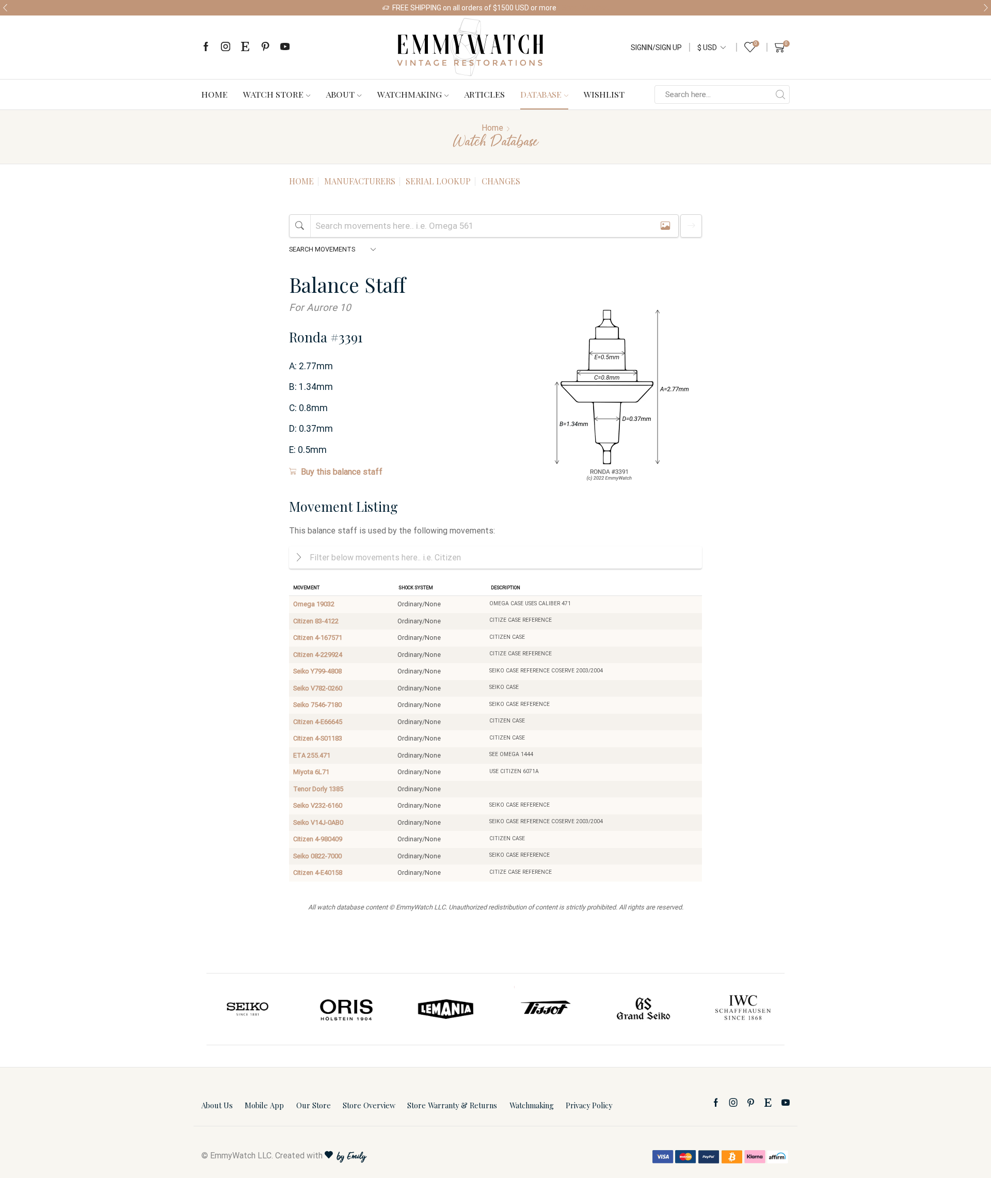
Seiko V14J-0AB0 (318, 822)
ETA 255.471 (311, 755)
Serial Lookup (438, 181)
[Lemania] (347, 1009)
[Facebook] (206, 47)
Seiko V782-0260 (317, 688)
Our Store (313, 1105)
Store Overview (369, 1105)
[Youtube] (285, 47)
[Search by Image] (665, 226)
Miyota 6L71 (311, 772)
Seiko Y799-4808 (317, 671)
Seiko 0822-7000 (317, 856)
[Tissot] (446, 1009)
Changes (501, 181)
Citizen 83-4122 (316, 621)
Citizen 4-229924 (317, 654)
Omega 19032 (313, 604)
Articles (484, 94)
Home (214, 94)
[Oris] (248, 1009)
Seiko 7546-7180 (317, 705)
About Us (217, 1105)
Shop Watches (585, 8)
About (340, 94)
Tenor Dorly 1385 (318, 789)
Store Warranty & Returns (452, 1105)
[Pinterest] (265, 47)
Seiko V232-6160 (317, 805)
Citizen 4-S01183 (317, 738)
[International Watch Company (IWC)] (644, 1009)
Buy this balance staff (341, 472)
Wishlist (604, 94)
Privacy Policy (589, 1105)
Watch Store (273, 94)
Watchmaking (409, 94)
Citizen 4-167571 (317, 637)
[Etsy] (245, 47)
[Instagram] (225, 47)
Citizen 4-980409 (317, 839)
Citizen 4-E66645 (317, 722)
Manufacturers (359, 181)
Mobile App (264, 1105)
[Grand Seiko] (545, 1009)
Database (541, 94)
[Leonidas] (743, 1009)
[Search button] (780, 94)
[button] (5, 7)
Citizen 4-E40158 (317, 872)
